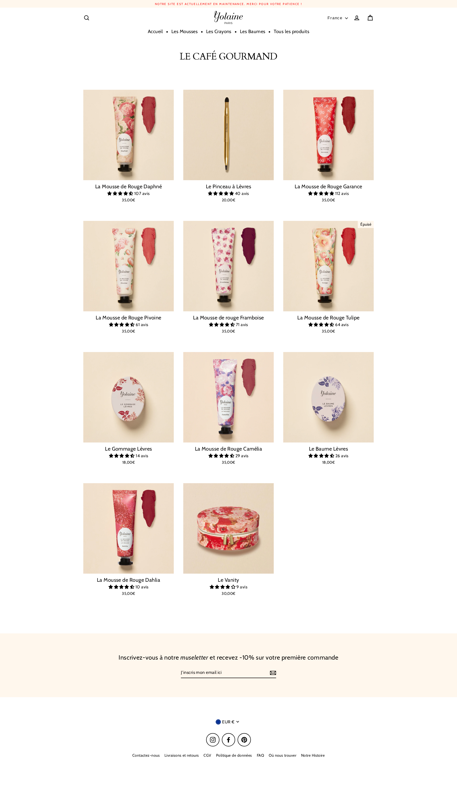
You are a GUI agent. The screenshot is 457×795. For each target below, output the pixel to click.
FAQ (260, 755)
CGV (207, 755)
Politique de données (234, 755)
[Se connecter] (357, 18)
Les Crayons (218, 31)
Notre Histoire (313, 755)
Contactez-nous (146, 755)
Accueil (155, 31)
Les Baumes (252, 31)
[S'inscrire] (272, 672)
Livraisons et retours (181, 755)
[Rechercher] (86, 18)
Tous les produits (291, 31)
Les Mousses (184, 31)
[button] (120, 193)
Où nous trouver (282, 755)
